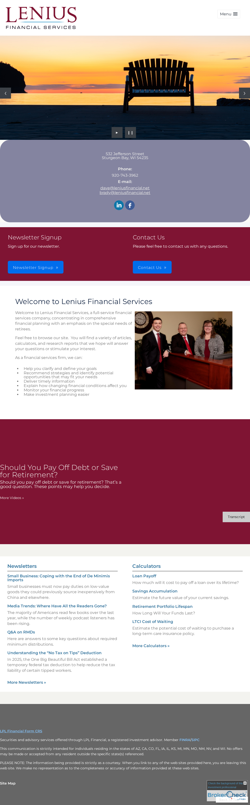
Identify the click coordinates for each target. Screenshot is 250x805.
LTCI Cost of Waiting (152, 621)
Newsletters (22, 566)
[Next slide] (244, 93)
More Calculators (151, 645)
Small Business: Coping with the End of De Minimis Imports (58, 578)
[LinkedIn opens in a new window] (119, 205)
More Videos (12, 497)
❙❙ (130, 132)
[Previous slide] (5, 93)
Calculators (146, 566)
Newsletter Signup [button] (33, 267)
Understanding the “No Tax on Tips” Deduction (54, 653)
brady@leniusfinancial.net (125, 192)
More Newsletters (26, 682)
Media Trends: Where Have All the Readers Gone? (57, 606)
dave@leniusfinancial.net (125, 188)
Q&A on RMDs (21, 632)
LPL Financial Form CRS (21, 731)
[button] (228, 14)
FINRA (184, 740)
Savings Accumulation (154, 591)
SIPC (195, 740)
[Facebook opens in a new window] (130, 205)
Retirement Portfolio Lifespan (162, 606)
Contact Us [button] (150, 267)
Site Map (8, 783)
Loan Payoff (144, 576)
